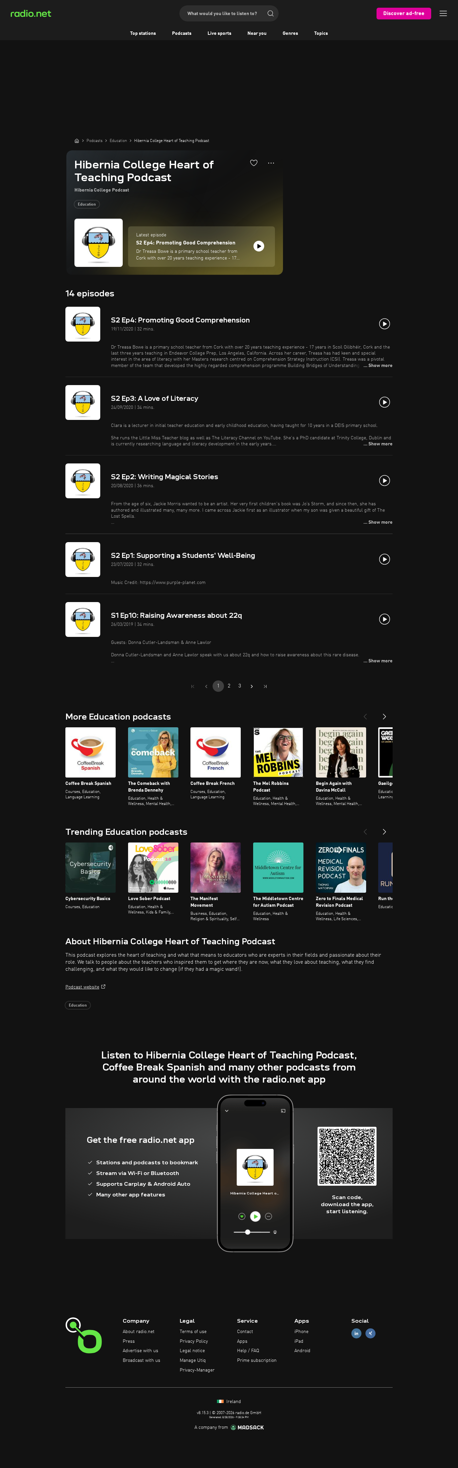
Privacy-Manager (197, 1370)
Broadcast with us (141, 1360)
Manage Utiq (193, 1360)
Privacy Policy (194, 1341)
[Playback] (258, 246)
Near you (257, 33)
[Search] (271, 13)
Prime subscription (257, 1360)
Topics (321, 33)
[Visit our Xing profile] (370, 1333)
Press (129, 1341)
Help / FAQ (248, 1350)
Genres (290, 33)
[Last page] (265, 686)
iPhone (301, 1331)
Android (302, 1350)
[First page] (192, 686)
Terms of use (193, 1331)
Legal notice (192, 1350)
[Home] (76, 140)
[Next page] (251, 686)
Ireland (233, 1401)
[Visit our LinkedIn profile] (356, 1333)
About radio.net (139, 1331)
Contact (245, 1331)
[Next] (385, 714)
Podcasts (181, 33)
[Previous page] (206, 686)
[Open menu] (443, 13)
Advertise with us (140, 1350)
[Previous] (365, 714)
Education (87, 205)
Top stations (143, 33)
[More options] (271, 163)
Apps (242, 1341)
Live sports (219, 33)
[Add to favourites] (253, 162)
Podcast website (82, 987)
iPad (298, 1341)
